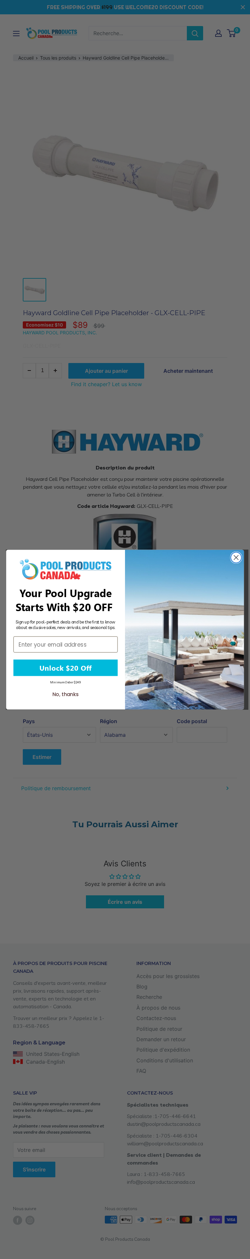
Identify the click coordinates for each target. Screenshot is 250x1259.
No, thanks (65, 694)
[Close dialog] (236, 557)
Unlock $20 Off (65, 667)
